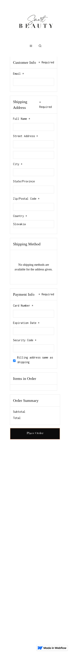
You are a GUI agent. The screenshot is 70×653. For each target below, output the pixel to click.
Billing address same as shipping (35, 360)
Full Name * (21, 118)
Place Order (35, 433)
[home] (35, 21)
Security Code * (24, 340)
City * (17, 164)
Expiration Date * (26, 322)
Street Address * (25, 136)
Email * (18, 73)
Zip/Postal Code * (26, 198)
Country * (20, 216)
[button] (30, 46)
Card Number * (23, 305)
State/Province (24, 181)
